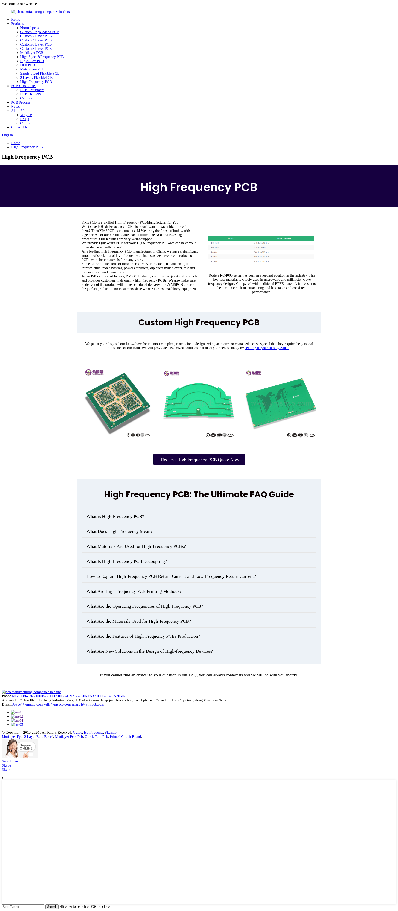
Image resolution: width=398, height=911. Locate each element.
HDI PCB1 (28, 65)
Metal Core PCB (32, 69)
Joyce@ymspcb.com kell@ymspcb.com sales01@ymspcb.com (58, 704)
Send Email (10, 761)
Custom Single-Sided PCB (39, 32)
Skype (6, 765)
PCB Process (20, 102)
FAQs (24, 119)
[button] (199, 459)
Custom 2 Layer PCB (36, 36)
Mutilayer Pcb (65, 737)
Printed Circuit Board (125, 737)
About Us (18, 111)
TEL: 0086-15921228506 (68, 696)
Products (17, 24)
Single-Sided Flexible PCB (40, 73)
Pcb (80, 737)
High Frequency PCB (36, 82)
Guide (77, 732)
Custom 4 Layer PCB (36, 40)
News (15, 106)
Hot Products (93, 732)
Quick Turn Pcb (96, 737)
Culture (25, 123)
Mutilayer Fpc (12, 737)
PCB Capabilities (23, 86)
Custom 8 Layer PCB (36, 48)
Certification (29, 98)
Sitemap (111, 732)
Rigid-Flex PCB (32, 61)
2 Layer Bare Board (38, 737)
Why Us (26, 115)
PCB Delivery (30, 94)
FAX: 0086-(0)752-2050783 (108, 696)
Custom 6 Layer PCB (36, 44)
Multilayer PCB (31, 53)
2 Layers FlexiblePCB (36, 77)
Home (15, 19)
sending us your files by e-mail (267, 348)
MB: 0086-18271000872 (30, 696)
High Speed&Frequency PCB (42, 57)
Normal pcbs (29, 28)
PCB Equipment (32, 90)
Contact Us (19, 127)
